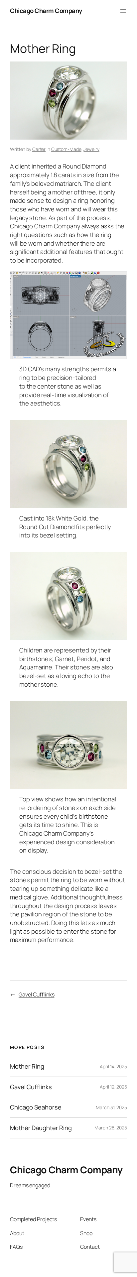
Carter (39, 149)
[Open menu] (123, 11)
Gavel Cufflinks (37, 994)
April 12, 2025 (113, 1087)
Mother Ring (27, 1066)
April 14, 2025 (113, 1066)
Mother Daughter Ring (41, 1127)
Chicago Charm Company (46, 10)
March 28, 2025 (110, 1127)
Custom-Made (66, 149)
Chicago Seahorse (35, 1107)
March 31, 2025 (111, 1107)
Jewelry (91, 149)
